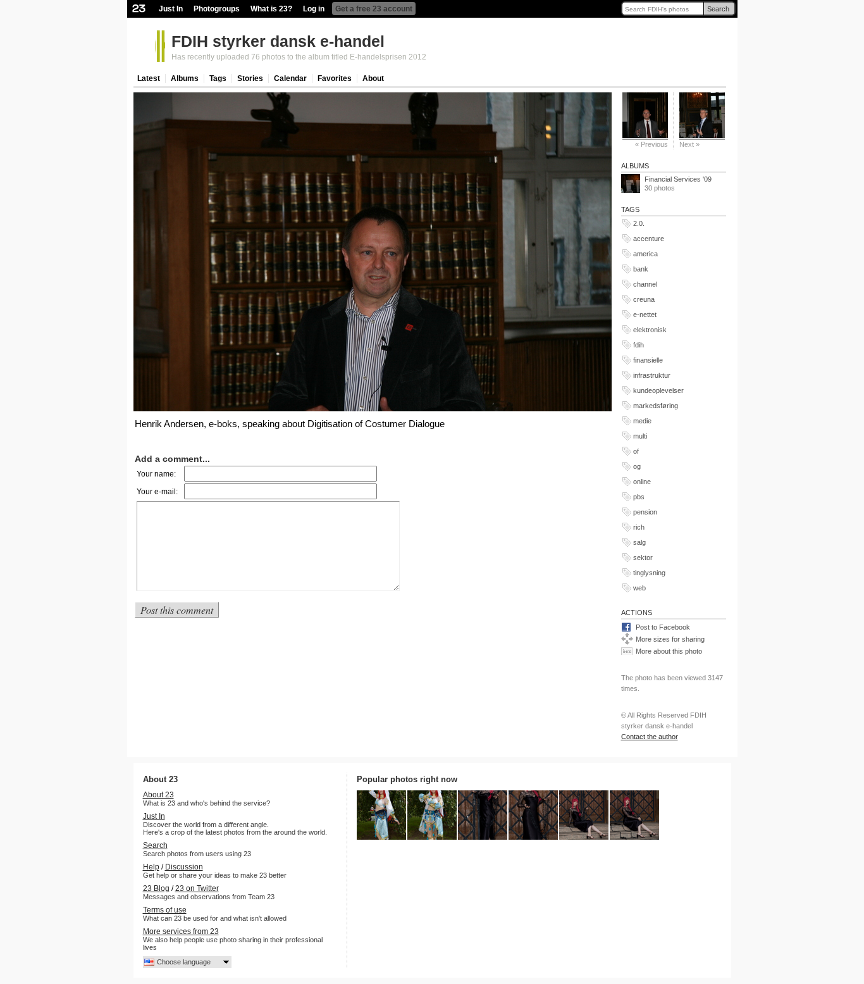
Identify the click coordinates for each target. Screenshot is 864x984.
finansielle (648, 360)
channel (645, 284)
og (637, 466)
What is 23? (271, 8)
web (639, 588)
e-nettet (645, 314)
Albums (185, 78)
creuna (644, 299)
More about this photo (669, 651)
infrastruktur (651, 375)
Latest (148, 78)
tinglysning (649, 572)
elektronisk (650, 329)
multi (640, 436)
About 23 (158, 794)
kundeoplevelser (658, 390)
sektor (643, 557)
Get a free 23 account (373, 8)
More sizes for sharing (670, 639)
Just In (171, 8)
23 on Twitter (197, 888)
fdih (638, 345)
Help (151, 867)
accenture (648, 238)
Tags (217, 78)
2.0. (639, 223)
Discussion (184, 867)
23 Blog (156, 888)
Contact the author (649, 736)
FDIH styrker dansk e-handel (278, 41)
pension (645, 512)
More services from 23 (181, 931)
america (645, 254)
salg (639, 542)
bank (640, 269)
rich (639, 527)
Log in (313, 8)
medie (642, 421)
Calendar (290, 78)
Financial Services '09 (678, 179)
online (642, 481)
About (373, 78)
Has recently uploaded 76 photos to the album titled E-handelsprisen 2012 (298, 57)
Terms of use (165, 910)
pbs (639, 497)
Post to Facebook (663, 627)
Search (718, 9)
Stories (250, 78)
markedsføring (655, 405)
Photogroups (217, 8)
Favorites (335, 78)
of (636, 451)
